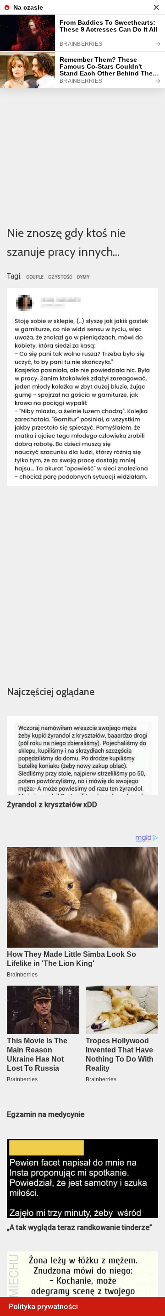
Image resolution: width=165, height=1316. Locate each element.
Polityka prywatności (43, 1306)
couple (35, 277)
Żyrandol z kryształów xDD (52, 804)
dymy (83, 277)
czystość (60, 277)
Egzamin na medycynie (45, 1114)
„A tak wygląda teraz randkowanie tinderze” (79, 1227)
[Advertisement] (82, 128)
